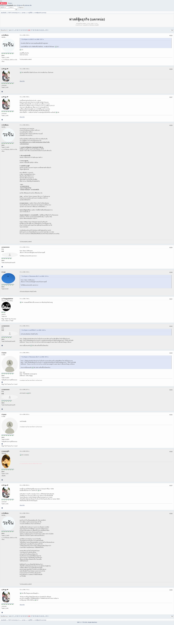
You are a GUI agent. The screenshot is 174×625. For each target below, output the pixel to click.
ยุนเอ (4, 353)
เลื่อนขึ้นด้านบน (4, 616)
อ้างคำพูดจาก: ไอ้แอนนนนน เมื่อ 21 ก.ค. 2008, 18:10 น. (35, 357)
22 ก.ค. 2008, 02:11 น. (24, 389)
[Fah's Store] (2, 480)
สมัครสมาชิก (28, 5)
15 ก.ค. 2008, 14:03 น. (24, 35)
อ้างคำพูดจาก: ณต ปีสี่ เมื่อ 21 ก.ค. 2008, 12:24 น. (34, 330)
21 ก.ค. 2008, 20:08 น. (24, 352)
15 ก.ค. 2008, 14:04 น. (24, 68)
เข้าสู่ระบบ (19, 5)
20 (37, 30)
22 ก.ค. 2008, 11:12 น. (24, 589)
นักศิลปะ (6, 35)
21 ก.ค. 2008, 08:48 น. (24, 125)
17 (31, 30)
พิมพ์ (172, 30)
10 (17, 30)
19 (35, 30)
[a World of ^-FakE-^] (2, 382)
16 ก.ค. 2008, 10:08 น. (24, 96)
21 (39, 30)
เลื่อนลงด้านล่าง (4, 30)
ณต (4, 272)
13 (23, 30)
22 (41, 30)
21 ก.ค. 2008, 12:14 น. (24, 247)
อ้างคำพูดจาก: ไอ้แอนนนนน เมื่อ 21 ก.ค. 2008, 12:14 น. (35, 276)
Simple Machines (92, 622)
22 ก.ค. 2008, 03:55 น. (24, 451)
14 (25, 30)
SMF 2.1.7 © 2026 (82, 622)
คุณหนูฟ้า (6, 451)
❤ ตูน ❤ (5, 69)
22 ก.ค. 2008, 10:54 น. (24, 513)
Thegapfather (8, 299)
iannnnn (6, 247)
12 (21, 30)
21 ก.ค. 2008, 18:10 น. (24, 326)
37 (46, 30)
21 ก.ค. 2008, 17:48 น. (24, 298)
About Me (22, 81)
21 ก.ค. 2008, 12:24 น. (24, 272)
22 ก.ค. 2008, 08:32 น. (24, 485)
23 (43, 30)
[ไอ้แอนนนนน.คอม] (2, 267)
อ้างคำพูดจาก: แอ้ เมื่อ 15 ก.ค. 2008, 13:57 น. (33, 39)
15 (27, 30)
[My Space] (2, 91)
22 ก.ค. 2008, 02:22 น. (24, 414)
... (14, 30)
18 (33, 30)
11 (19, 30)
